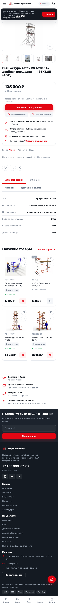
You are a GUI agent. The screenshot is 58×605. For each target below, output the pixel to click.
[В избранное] (5, 168)
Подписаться (29, 436)
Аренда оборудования (12, 533)
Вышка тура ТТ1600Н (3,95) (42, 338)
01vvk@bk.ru (12, 563)
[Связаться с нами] (52, 579)
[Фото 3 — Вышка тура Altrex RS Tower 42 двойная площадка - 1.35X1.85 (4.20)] (27, 58)
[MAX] (5, 476)
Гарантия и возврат (11, 537)
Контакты (6, 542)
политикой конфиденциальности (14, 16)
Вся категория (45, 249)
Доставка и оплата (11, 529)
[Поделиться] (20, 168)
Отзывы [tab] (9, 187)
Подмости (7, 501)
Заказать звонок (13, 575)
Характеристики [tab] (14, 179)
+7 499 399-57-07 (15, 466)
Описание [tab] (35, 179)
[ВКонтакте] (12, 476)
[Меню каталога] (4, 3)
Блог (4, 524)
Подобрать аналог (43, 114)
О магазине (7, 520)
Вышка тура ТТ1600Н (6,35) (14, 338)
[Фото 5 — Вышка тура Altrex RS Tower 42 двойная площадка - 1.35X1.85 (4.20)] (48, 58)
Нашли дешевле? (18, 114)
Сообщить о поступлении (29, 107)
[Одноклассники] (19, 476)
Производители (9, 505)
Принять (49, 14)
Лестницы (7, 492)
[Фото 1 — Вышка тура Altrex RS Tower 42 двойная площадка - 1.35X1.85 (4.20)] (6, 58)
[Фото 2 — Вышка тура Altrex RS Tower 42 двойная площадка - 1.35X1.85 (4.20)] (17, 58)
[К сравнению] (13, 168)
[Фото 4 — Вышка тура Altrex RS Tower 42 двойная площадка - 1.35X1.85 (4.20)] (38, 58)
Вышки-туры (8, 497)
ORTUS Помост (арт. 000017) (41, 284)
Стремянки (7, 488)
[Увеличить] (50, 47)
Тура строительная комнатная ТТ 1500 (13, 284)
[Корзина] (53, 3)
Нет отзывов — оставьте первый (17, 157)
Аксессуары (8, 510)
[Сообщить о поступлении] (50, 301)
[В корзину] (22, 301)
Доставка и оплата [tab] (31, 187)
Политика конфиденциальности (17, 546)
